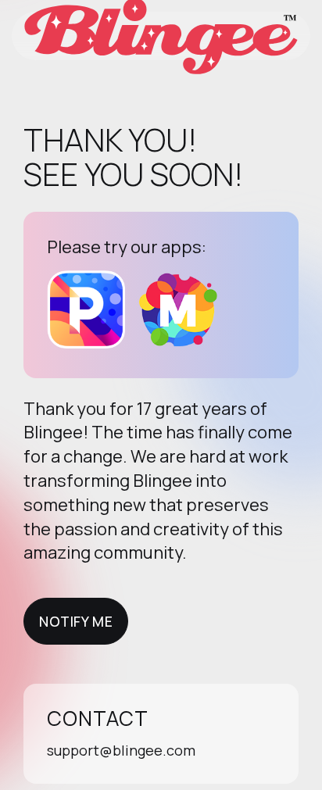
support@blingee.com (121, 750)
